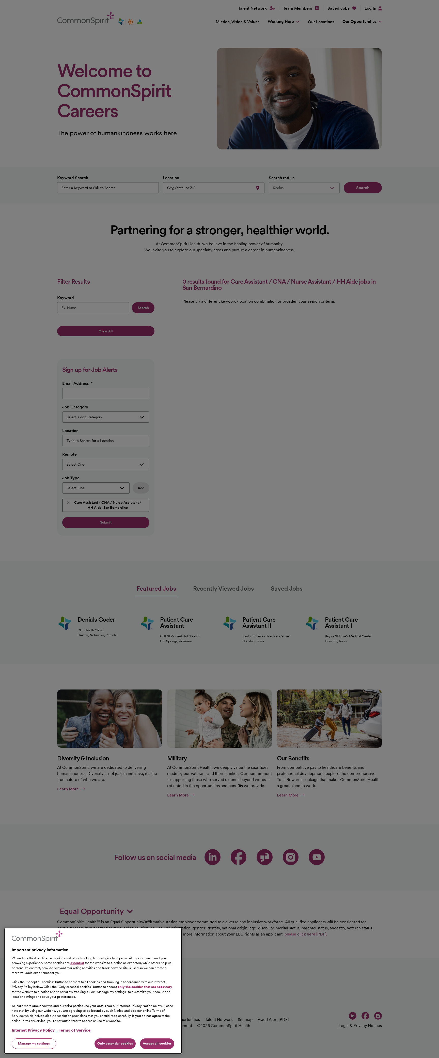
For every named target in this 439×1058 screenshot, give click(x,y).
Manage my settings (34, 1043)
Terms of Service (74, 1030)
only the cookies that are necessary (145, 987)
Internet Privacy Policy (33, 1030)
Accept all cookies (157, 1043)
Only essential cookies (115, 1043)
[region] (93, 991)
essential (77, 963)
